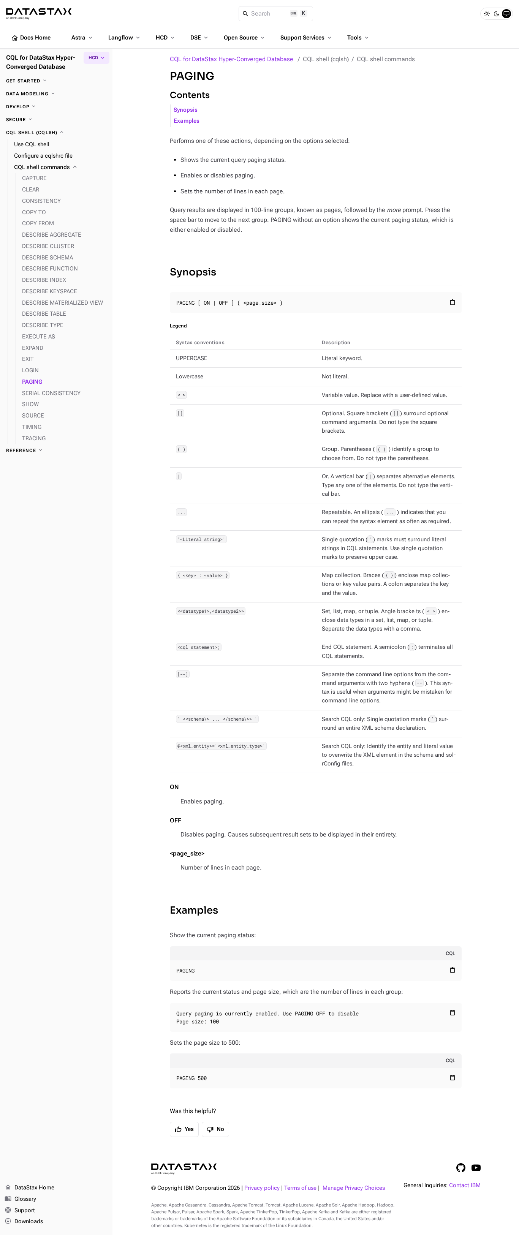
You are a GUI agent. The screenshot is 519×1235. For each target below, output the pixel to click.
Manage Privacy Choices (354, 1188)
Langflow (124, 37)
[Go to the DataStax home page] (184, 1169)
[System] (506, 13)
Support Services (306, 37)
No (215, 1129)
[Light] (486, 13)
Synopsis (186, 110)
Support (20, 1210)
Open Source (245, 37)
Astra (82, 37)
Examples (186, 121)
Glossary (20, 1198)
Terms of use (300, 1188)
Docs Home (31, 38)
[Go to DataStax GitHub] (460, 1167)
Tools (358, 37)
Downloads (24, 1221)
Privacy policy (262, 1188)
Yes (184, 1129)
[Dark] (496, 13)
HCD (166, 37)
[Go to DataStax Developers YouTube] (476, 1167)
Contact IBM (465, 1185)
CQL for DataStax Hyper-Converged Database (231, 59)
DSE (199, 37)
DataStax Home (29, 1187)
